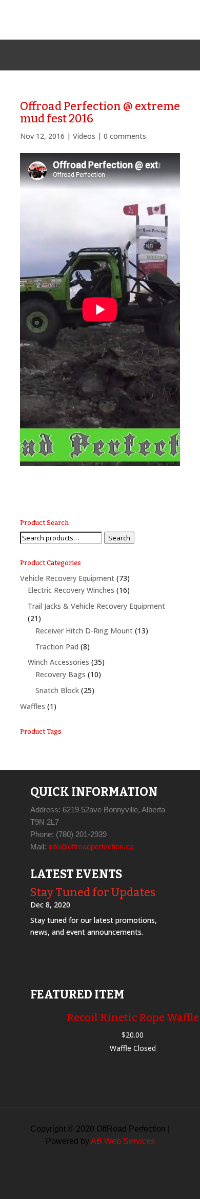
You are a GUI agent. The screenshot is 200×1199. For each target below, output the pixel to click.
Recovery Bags (60, 674)
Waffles (32, 706)
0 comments (125, 136)
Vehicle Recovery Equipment (67, 578)
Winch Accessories (58, 662)
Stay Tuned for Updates (92, 892)
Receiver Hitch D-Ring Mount (84, 630)
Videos (84, 136)
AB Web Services (123, 1141)
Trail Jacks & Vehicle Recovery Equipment (96, 606)
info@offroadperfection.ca (91, 846)
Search (119, 537)
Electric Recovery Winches (71, 590)
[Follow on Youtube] (124, 55)
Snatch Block (57, 690)
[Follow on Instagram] (100, 55)
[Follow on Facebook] (75, 55)
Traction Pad (56, 646)
